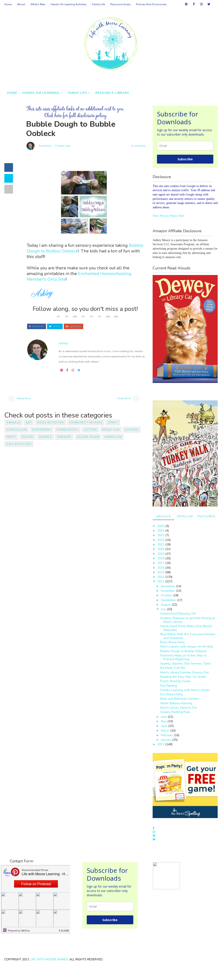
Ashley (47, 145)
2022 (161, 540)
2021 (161, 544)
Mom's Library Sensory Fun (178, 708)
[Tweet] (8, 178)
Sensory (64, 437)
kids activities (19, 444)
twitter (56, 326)
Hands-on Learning (40, 93)
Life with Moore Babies (49, 959)
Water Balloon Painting (176, 703)
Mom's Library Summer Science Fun (184, 672)
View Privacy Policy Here (168, 215)
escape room (88, 437)
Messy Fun (111, 429)
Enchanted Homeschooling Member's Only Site (79, 276)
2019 (161, 554)
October (167, 595)
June (164, 717)
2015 (161, 572)
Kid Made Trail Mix (172, 668)
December (168, 586)
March (165, 731)
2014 (161, 577)
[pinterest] (186, 4)
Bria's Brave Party (172, 642)
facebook (38, 326)
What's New (37, 4)
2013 (161, 581)
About (21, 4)
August (166, 605)
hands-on (113, 437)
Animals (13, 422)
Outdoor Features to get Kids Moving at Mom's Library (187, 620)
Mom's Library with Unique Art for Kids (186, 647)
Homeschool (67, 429)
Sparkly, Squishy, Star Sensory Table (185, 663)
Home (8, 4)
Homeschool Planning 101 (178, 613)
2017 (161, 563)
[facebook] (194, 4)
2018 (161, 558)
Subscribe (185, 159)
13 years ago (63, 145)
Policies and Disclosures (151, 4)
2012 (161, 744)
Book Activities (50, 422)
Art (29, 422)
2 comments (138, 145)
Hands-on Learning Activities (69, 4)
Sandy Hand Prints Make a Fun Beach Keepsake (186, 628)
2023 (161, 535)
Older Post (124, 398)
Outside (132, 429)
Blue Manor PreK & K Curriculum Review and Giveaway (187, 636)
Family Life (98, 4)
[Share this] (8, 167)
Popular (185, 516)
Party (11, 437)
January (166, 740)
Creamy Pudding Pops (175, 712)
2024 (161, 531)
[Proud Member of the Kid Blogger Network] (166, 875)
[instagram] (201, 4)
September (169, 600)
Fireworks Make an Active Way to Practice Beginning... (183, 657)
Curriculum (17, 429)
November (168, 591)
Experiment (41, 429)
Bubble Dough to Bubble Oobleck (183, 651)
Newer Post (24, 398)
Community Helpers (86, 422)
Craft (113, 422)
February (167, 735)
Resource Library (120, 4)
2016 (161, 568)
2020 (161, 549)
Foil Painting (168, 686)
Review (28, 437)
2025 (161, 526)
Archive (163, 516)
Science (45, 437)
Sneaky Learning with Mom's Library (185, 690)
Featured (206, 516)
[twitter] (209, 4)
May (164, 721)
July (164, 609)
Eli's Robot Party (171, 694)
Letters (90, 429)
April (164, 726)
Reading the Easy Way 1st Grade (183, 677)
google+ (75, 326)
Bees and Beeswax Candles (179, 699)
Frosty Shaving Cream (175, 681)
